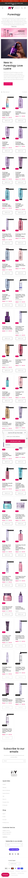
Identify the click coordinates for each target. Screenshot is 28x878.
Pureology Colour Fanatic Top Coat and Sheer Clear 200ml (20, 669)
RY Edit (4, 816)
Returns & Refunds (6, 790)
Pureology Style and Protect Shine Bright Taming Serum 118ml (20, 424)
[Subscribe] (23, 760)
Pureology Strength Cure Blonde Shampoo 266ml (7, 266)
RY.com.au (5, 871)
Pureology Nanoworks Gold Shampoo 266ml (6, 423)
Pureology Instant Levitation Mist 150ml (20, 454)
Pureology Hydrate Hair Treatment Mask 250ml (6, 454)
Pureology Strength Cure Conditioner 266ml (19, 205)
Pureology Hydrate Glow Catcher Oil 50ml (20, 608)
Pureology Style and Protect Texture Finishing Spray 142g (20, 700)
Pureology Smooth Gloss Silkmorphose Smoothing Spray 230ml (20, 547)
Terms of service (24, 871)
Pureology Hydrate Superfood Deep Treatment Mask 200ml (20, 175)
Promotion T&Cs (6, 802)
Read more (13, 26)
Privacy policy (17, 871)
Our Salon (4, 819)
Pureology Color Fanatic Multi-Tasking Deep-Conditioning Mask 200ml (6, 638)
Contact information (14, 875)
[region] (14, 1)
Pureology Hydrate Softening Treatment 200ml (7, 700)
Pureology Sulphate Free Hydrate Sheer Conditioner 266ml (6, 175)
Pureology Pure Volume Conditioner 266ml (19, 393)
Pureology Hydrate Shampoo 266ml (20, 113)
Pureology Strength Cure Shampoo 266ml (6, 205)
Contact (4, 784)
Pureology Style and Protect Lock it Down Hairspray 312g (7, 235)
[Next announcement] (25, 3)
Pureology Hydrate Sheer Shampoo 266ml (20, 143)
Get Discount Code (15, 441)
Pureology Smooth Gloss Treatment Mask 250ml (7, 608)
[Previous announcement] (2, 3)
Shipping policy (13, 873)
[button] (2, 8)
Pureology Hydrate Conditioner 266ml (5, 144)
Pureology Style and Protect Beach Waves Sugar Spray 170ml (7, 578)
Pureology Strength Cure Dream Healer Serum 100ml (6, 393)
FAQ (3, 796)
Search (4, 813)
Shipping (4, 787)
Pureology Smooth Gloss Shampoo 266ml (20, 578)
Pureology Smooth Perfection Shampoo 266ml (20, 235)
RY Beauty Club (6, 822)
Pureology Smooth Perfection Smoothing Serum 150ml (7, 485)
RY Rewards (5, 805)
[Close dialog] (25, 432)
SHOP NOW (8, 83)
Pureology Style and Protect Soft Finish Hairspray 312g (20, 637)
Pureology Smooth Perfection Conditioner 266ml (20, 361)
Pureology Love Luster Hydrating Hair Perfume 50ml (7, 328)
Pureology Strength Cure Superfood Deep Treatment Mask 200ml (20, 486)
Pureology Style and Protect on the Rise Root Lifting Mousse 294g (6, 547)
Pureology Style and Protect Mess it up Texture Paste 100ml (20, 516)
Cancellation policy (21, 873)
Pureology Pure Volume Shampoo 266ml (20, 265)
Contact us (5, 837)
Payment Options (6, 793)
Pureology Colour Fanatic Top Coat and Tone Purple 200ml (7, 730)
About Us (4, 799)
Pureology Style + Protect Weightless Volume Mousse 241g (7, 670)
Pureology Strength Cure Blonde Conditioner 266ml (6, 297)
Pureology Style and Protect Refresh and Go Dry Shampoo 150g (19, 329)
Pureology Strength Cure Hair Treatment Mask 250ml (6, 516)
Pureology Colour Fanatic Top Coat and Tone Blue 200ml (20, 296)
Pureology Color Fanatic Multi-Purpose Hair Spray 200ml (6, 113)
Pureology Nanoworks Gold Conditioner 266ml (6, 361)
